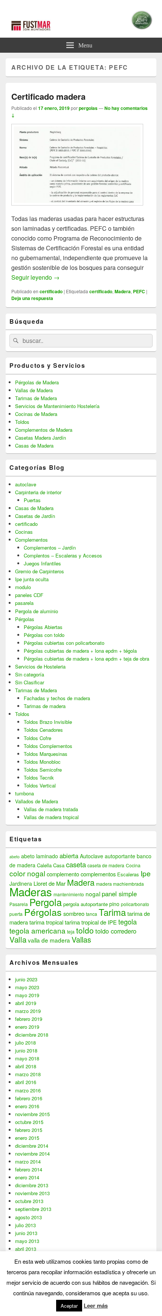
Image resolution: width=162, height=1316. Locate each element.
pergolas (88, 108)
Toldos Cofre (37, 738)
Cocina (133, 865)
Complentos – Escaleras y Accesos (63, 555)
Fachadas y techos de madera (57, 698)
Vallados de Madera (36, 801)
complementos (98, 874)
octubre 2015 (29, 1122)
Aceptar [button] (69, 1305)
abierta (69, 855)
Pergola (45, 902)
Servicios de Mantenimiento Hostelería (57, 406)
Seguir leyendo (35, 277)
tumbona (24, 793)
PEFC (139, 291)
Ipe (146, 873)
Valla (17, 939)
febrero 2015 (28, 1129)
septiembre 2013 (33, 1208)
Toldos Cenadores (43, 729)
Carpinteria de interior (38, 492)
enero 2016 (27, 1106)
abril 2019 (25, 1003)
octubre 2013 (29, 1201)
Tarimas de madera (45, 706)
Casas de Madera (34, 445)
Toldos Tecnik (39, 777)
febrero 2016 (28, 1098)
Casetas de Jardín (35, 515)
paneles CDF (29, 595)
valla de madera (49, 940)
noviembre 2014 (32, 1153)
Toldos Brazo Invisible (48, 721)
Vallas (81, 939)
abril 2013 (25, 1248)
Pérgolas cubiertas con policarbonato (64, 642)
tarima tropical (46, 922)
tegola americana (37, 930)
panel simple (119, 893)
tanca (91, 914)
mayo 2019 (27, 995)
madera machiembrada (120, 883)
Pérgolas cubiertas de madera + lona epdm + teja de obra (86, 658)
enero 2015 (27, 1137)
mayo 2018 (27, 1058)
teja (71, 931)
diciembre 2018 (31, 1034)
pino (114, 904)
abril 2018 (25, 1066)
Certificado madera (48, 96)
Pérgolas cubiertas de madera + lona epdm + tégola (80, 650)
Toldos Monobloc (42, 761)
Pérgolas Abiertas (43, 627)
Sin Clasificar (29, 682)
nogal (93, 894)
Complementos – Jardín (50, 547)
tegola (127, 921)
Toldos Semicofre (43, 769)
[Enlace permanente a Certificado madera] (77, 209)
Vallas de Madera (34, 390)
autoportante (120, 856)
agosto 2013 (28, 1217)
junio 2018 (26, 1050)
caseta (76, 864)
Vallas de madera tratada (51, 809)
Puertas (32, 500)
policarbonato (135, 904)
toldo (85, 930)
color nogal (27, 873)
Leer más (96, 1305)
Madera (123, 291)
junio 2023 (26, 979)
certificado (51, 291)
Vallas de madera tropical (51, 817)
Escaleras (128, 874)
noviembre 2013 (32, 1193)
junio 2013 (26, 1233)
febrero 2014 (28, 1169)
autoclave (25, 484)
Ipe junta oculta (32, 579)
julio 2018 (25, 1042)
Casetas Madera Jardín (40, 437)
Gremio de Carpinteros (39, 571)
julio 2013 (25, 1225)
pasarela (24, 602)
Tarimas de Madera (36, 398)
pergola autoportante (85, 904)
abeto (14, 856)
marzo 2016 (28, 1090)
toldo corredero (115, 930)
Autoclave (91, 856)
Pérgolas (24, 619)
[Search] (15, 340)
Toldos (22, 421)
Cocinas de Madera (36, 413)
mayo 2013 (27, 1240)
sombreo (73, 913)
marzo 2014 (28, 1161)
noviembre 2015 (32, 1114)
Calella (44, 865)
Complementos (31, 539)
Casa (58, 865)
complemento (63, 874)
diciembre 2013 (31, 1185)
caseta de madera (105, 865)
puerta (16, 914)
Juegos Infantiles (42, 563)
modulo (23, 587)
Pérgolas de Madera (37, 382)
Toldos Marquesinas (45, 753)
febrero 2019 (28, 1018)
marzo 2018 (28, 1074)
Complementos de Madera (43, 429)
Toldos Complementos (48, 745)
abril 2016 (25, 1082)
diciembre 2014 (31, 1145)
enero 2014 (27, 1177)
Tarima (112, 912)
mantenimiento (68, 894)
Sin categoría (29, 674)
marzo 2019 (28, 1010)
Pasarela (18, 904)
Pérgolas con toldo (44, 634)
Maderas (30, 891)
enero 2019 (27, 1026)
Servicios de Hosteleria (40, 666)
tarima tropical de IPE (91, 922)
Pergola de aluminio (36, 611)
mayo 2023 (27, 987)
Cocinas (24, 531)
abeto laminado (39, 856)
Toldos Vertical (40, 785)
